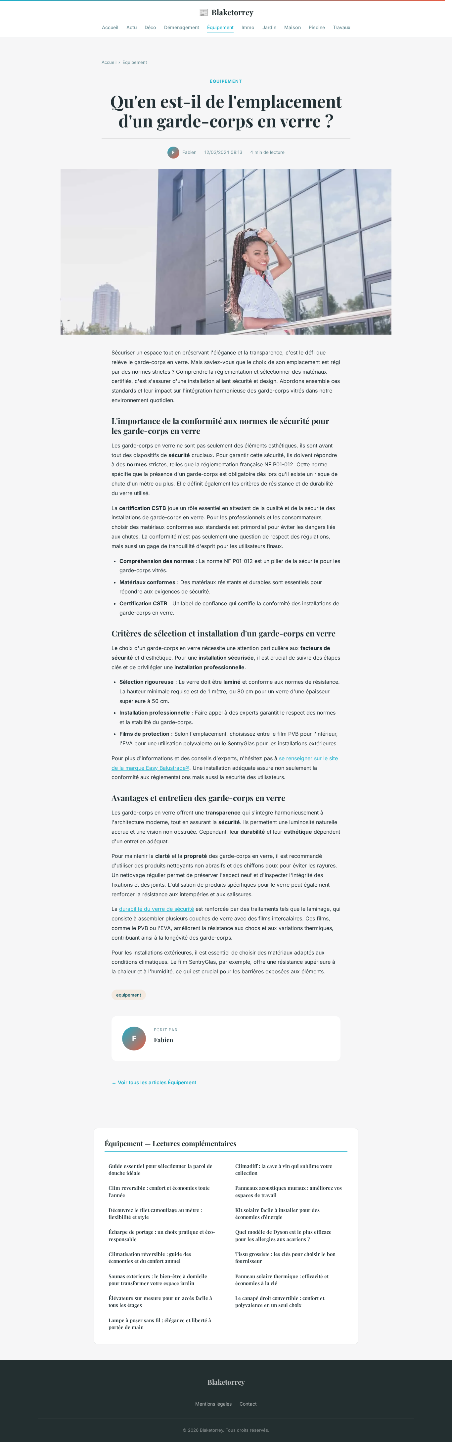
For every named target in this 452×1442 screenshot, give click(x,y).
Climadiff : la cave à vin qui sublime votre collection (283, 1169)
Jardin (269, 27)
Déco (150, 27)
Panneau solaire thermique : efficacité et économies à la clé (282, 1279)
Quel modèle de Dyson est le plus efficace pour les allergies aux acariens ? (283, 1235)
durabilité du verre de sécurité (156, 909)
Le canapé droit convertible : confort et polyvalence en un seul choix (279, 1301)
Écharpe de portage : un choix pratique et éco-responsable (162, 1235)
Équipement (220, 27)
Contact (248, 1404)
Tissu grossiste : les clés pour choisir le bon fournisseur (285, 1257)
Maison (292, 27)
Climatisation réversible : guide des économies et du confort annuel (150, 1257)
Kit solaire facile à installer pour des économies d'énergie (277, 1213)
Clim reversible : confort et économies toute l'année (159, 1191)
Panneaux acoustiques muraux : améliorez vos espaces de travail (288, 1191)
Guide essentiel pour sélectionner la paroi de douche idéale (160, 1169)
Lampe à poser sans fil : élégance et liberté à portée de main (160, 1323)
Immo (248, 27)
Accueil (110, 27)
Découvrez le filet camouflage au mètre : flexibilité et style (155, 1213)
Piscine (317, 27)
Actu (131, 27)
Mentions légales (213, 1404)
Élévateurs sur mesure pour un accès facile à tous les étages (160, 1301)
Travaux (341, 27)
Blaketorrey (226, 12)
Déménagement (181, 27)
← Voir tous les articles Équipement (154, 1082)
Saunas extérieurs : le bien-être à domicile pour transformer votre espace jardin (158, 1279)
